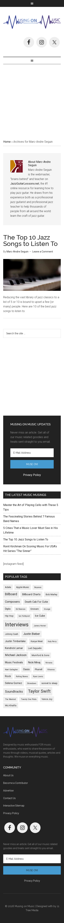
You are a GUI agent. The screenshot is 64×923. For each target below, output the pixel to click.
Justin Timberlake (15, 641)
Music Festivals (14, 662)
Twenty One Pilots (28, 699)
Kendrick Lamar (14, 648)
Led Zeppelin (35, 648)
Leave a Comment (42, 251)
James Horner (40, 626)
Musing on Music (32, 22)
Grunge (47, 609)
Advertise (8, 790)
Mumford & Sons (40, 655)
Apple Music (22, 587)
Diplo (8, 608)
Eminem (35, 609)
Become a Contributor (15, 783)
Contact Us (9, 798)
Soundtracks (14, 691)
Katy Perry (52, 641)
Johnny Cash (11, 634)
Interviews (17, 625)
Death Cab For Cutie (36, 601)
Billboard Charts (31, 594)
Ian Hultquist (24, 616)
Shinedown (31, 683)
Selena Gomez (13, 683)
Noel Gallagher (11, 669)
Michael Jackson (15, 655)
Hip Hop (9, 616)
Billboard (11, 594)
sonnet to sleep (49, 683)
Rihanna (51, 669)
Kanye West (37, 641)
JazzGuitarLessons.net (24, 183)
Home (7, 141)
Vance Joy (47, 699)
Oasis (26, 669)
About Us (8, 775)
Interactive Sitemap (13, 805)
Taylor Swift (39, 691)
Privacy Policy (11, 813)
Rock (8, 676)
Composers (12, 601)
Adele (8, 587)
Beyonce (37, 587)
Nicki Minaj (34, 662)
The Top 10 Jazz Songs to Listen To (30, 240)
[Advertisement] (32, 100)
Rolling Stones (22, 676)
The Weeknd (10, 699)
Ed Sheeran (20, 609)
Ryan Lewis (38, 676)
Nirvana (49, 663)
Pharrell (38, 669)
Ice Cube (40, 615)
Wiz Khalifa (10, 705)
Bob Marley (51, 594)
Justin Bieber (31, 634)
